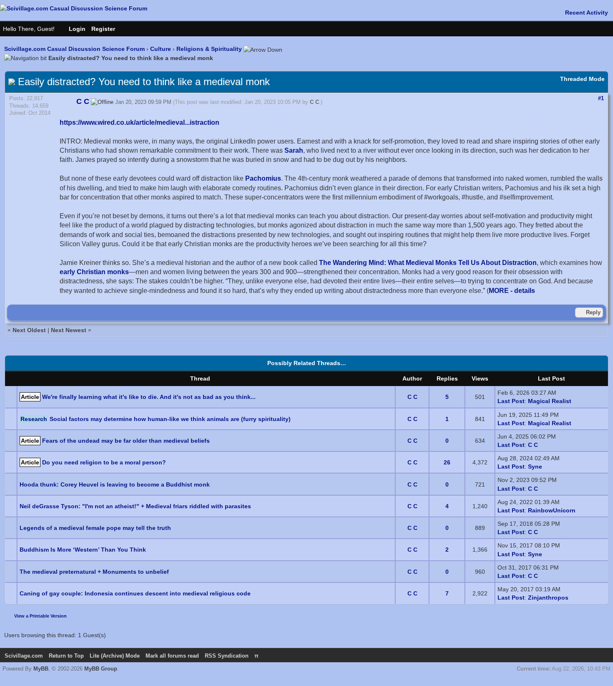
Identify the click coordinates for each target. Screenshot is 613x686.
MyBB (40, 669)
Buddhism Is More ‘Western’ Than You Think (83, 549)
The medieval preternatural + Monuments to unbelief (94, 571)
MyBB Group (100, 669)
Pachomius (263, 178)
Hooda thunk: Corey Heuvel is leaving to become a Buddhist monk (115, 484)
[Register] (107, 28)
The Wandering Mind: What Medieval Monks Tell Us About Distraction (428, 262)
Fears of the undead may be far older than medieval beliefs (126, 440)
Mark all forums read (172, 656)
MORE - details (512, 290)
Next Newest (68, 330)
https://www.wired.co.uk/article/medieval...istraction (139, 122)
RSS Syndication (227, 656)
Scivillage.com (24, 656)
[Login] (72, 28)
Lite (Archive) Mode (115, 656)
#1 (601, 98)
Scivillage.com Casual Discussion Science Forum (74, 48)
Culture (160, 48)
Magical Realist (549, 401)
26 (447, 462)
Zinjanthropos (548, 597)
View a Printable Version (40, 615)
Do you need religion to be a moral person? (104, 462)
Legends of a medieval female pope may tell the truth (95, 528)
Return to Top (66, 656)
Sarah (293, 150)
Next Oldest (29, 330)
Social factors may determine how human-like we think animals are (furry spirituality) (170, 419)
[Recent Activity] (582, 12)
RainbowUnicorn (551, 510)
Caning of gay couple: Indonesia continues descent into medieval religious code (135, 593)
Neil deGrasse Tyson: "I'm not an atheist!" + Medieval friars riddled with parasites (135, 506)
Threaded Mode (582, 79)
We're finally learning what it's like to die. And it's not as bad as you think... (149, 396)
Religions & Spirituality (209, 48)
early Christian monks (94, 271)
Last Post (511, 401)
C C (314, 102)
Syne (535, 466)
